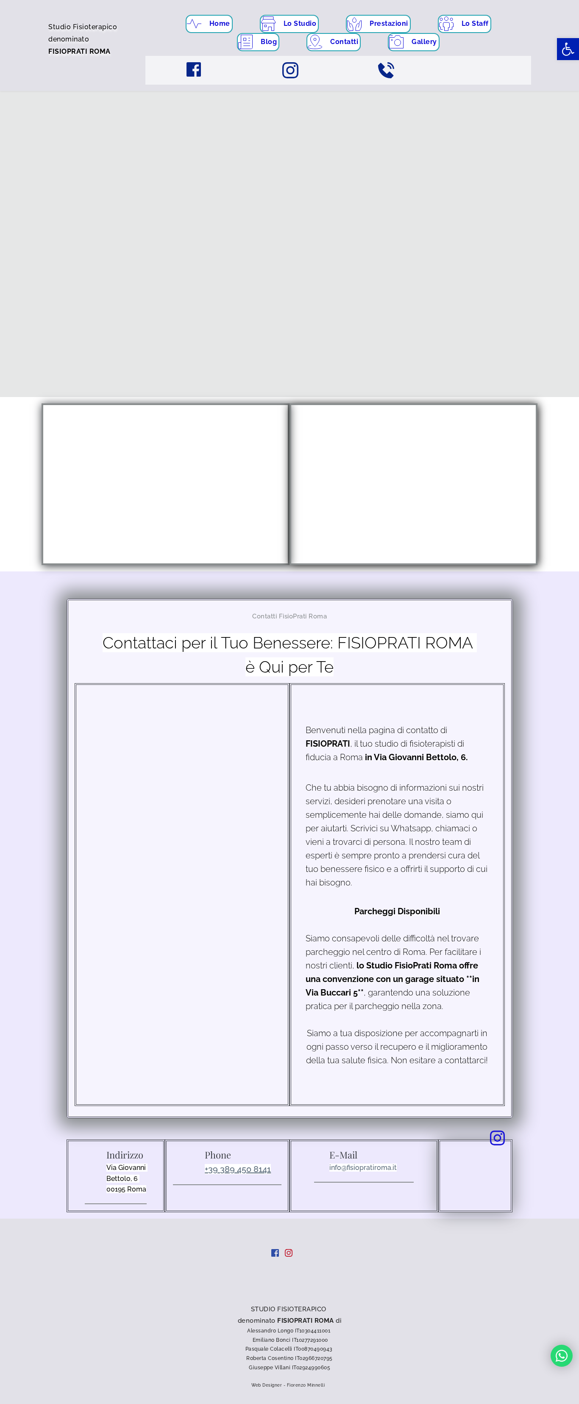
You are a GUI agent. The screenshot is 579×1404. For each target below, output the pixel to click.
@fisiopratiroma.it (369, 1168)
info (335, 1168)
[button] (568, 49)
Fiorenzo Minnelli (306, 1385)
